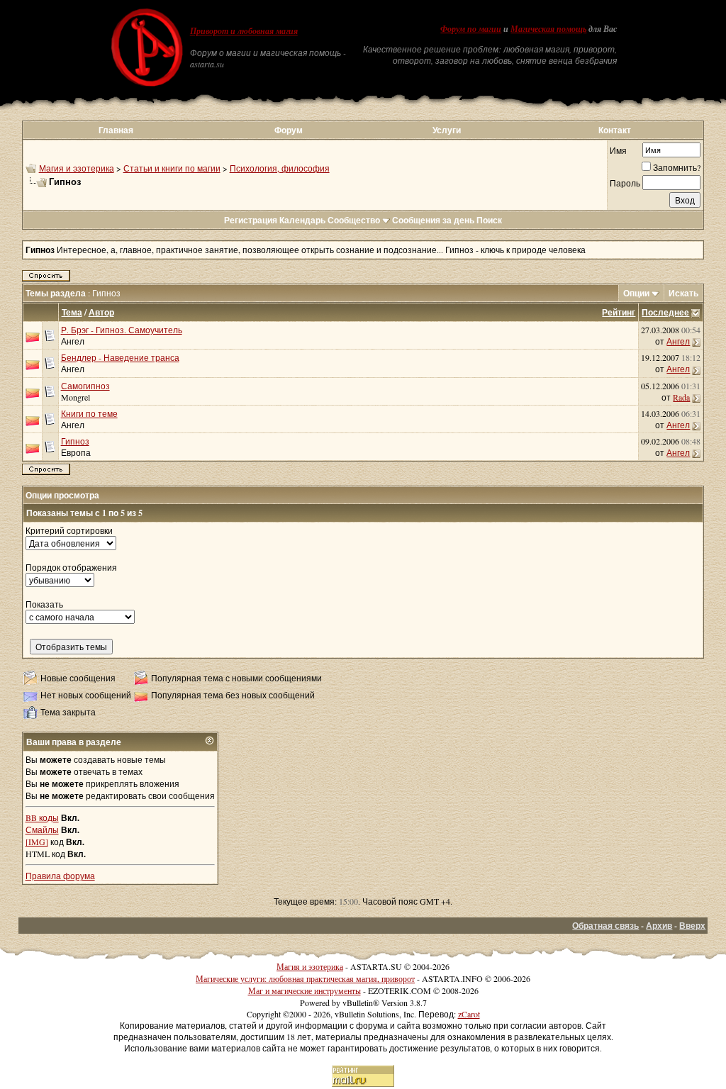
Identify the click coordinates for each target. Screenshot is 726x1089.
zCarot (469, 1014)
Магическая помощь (548, 29)
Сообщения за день (433, 220)
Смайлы (42, 829)
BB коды (42, 817)
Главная (116, 130)
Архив (659, 926)
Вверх (692, 926)
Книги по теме (89, 413)
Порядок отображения (71, 567)
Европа (76, 452)
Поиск (489, 220)
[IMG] (37, 841)
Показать (44, 604)
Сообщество (354, 220)
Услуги (446, 130)
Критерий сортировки (69, 530)
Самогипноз (85, 385)
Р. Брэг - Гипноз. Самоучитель (121, 329)
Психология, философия (280, 168)
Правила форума (60, 875)
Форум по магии (470, 29)
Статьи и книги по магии (171, 168)
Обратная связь (605, 926)
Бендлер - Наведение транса (120, 357)
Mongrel (75, 397)
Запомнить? (676, 167)
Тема (72, 312)
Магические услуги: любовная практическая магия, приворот (305, 978)
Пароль (625, 183)
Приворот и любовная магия (244, 31)
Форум (288, 130)
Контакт (614, 130)
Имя (618, 150)
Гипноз (75, 441)
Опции (636, 293)
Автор (101, 312)
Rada (681, 397)
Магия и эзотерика (76, 168)
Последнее (665, 312)
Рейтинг (618, 312)
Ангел (72, 341)
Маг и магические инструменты (304, 990)
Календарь (302, 220)
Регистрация (250, 220)
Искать (683, 293)
